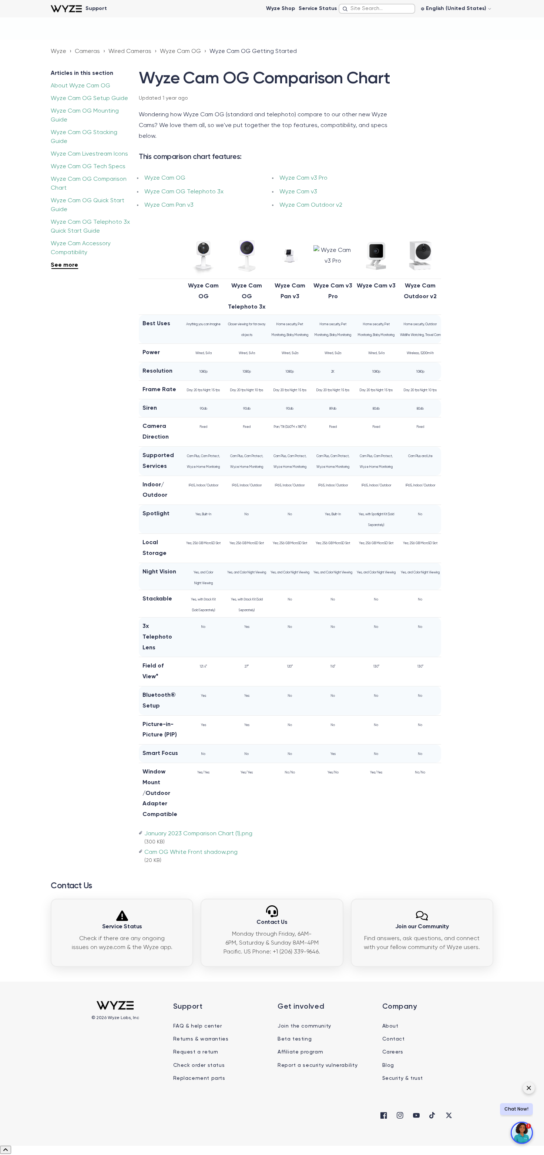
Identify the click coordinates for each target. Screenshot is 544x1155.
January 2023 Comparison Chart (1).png (198, 834)
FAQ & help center (197, 1026)
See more (64, 265)
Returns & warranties (201, 1039)
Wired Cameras (129, 51)
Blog (388, 1065)
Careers (392, 1052)
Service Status (318, 8)
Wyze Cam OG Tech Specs (88, 167)
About (390, 1026)
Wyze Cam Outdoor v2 (310, 205)
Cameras (87, 51)
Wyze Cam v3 (298, 192)
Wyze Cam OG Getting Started (253, 51)
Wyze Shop (280, 8)
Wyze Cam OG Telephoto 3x (184, 192)
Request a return (196, 1052)
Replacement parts (199, 1078)
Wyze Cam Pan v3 (169, 205)
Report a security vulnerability (318, 1065)
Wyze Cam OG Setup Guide (89, 98)
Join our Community (422, 927)
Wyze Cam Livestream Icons (89, 154)
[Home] (66, 8)
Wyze (58, 51)
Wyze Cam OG (180, 51)
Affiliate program (300, 1052)
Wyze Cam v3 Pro (303, 178)
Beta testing (295, 1039)
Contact (393, 1039)
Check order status (199, 1065)
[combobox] (377, 9)
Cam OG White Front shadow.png (191, 852)
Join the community (304, 1026)
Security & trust (402, 1078)
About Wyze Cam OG (80, 86)
